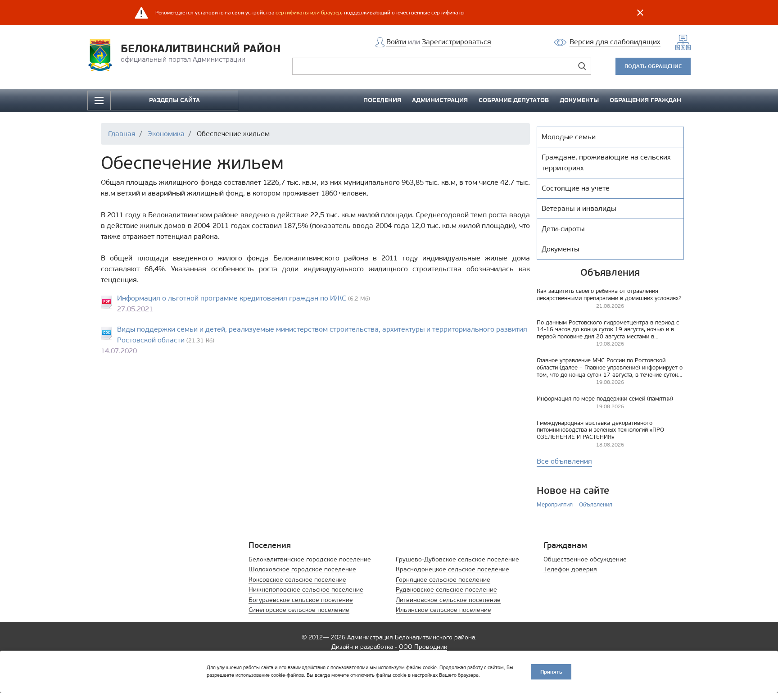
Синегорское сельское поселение (299, 610)
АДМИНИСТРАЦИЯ (440, 100)
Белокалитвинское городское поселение (310, 559)
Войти (396, 41)
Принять (551, 671)
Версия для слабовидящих (615, 41)
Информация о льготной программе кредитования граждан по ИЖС (231, 298)
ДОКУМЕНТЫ (579, 100)
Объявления (595, 504)
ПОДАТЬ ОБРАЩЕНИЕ (653, 66)
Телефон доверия (570, 569)
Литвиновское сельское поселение (448, 600)
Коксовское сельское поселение (297, 580)
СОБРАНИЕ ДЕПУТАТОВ (514, 100)
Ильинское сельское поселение (443, 610)
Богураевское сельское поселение (301, 600)
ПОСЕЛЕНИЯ (382, 100)
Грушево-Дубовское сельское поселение (457, 559)
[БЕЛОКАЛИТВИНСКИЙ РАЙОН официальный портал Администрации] (102, 54)
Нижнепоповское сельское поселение (306, 589)
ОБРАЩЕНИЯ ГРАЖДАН (645, 100)
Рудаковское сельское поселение (446, 589)
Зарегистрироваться (456, 41)
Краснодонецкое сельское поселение (452, 569)
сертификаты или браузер (308, 12)
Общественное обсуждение (585, 559)
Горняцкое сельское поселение (443, 580)
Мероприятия (555, 504)
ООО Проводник (423, 647)
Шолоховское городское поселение (302, 569)
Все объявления (564, 461)
